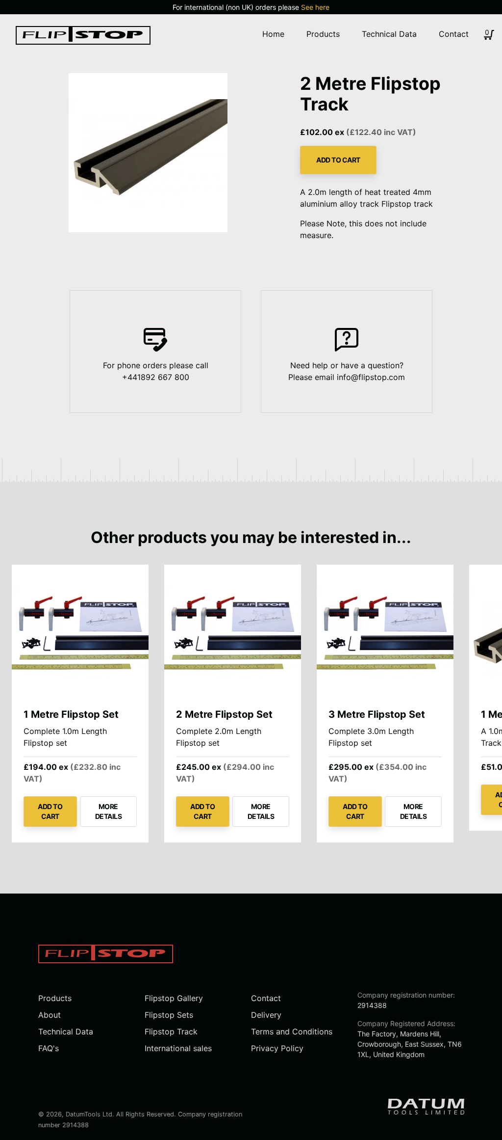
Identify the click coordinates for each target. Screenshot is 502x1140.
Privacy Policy (277, 1048)
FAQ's (48, 1048)
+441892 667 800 (155, 377)
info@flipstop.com (371, 377)
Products (55, 998)
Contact (266, 998)
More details (108, 811)
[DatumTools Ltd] (83, 42)
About (49, 1015)
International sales (178, 1048)
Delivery (266, 1015)
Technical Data (65, 1031)
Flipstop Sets (169, 1015)
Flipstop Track (171, 1031)
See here (315, 7)
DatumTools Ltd (89, 1114)
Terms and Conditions (291, 1031)
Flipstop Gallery (174, 998)
